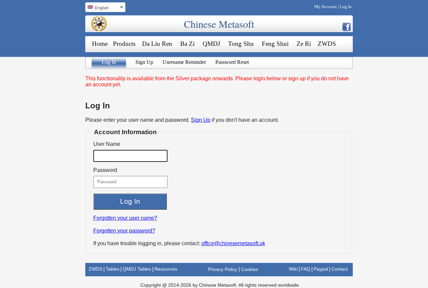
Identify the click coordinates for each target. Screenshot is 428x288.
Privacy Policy (222, 269)
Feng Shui (275, 43)
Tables (112, 269)
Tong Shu (241, 43)
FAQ (305, 269)
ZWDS (327, 43)
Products (124, 43)
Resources (165, 269)
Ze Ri (304, 43)
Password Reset (232, 62)
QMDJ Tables (137, 269)
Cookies (249, 269)
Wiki (293, 269)
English (97, 8)
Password (105, 170)
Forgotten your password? (124, 230)
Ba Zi (187, 43)
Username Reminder (184, 62)
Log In (346, 6)
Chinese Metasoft (219, 23)
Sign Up (144, 62)
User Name (106, 144)
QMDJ (211, 43)
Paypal (321, 269)
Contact (339, 269)
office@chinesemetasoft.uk (233, 243)
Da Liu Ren (157, 43)
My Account (325, 6)
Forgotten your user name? (125, 218)
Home (100, 43)
